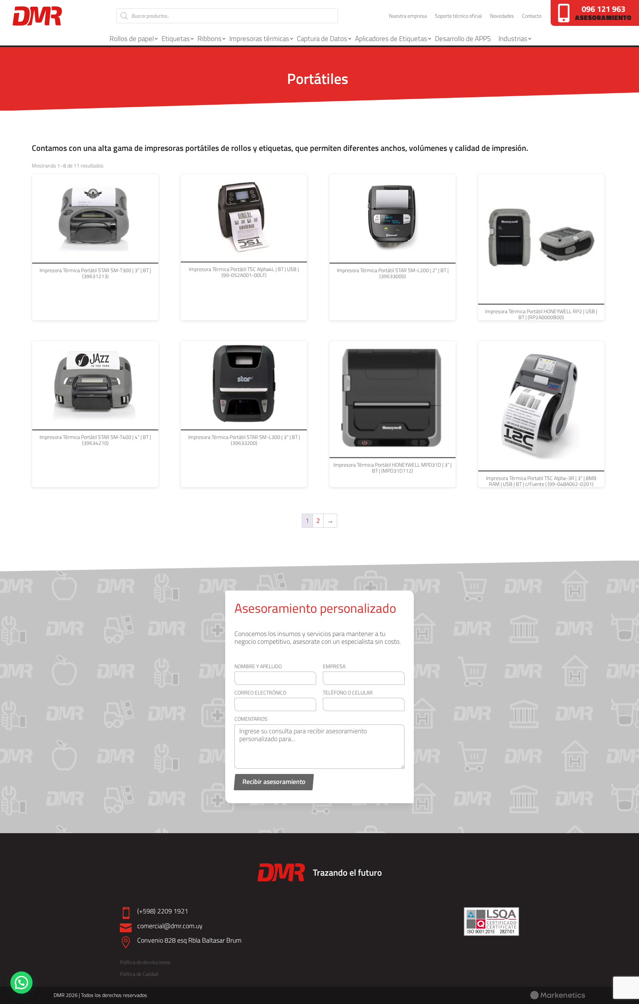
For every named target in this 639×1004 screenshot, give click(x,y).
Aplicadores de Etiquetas (391, 38)
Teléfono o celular (348, 692)
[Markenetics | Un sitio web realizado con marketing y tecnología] (557, 997)
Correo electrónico (260, 692)
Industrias (512, 38)
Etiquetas (176, 38)
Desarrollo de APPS (463, 38)
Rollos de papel (131, 38)
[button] (21, 982)
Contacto (531, 16)
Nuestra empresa (408, 16)
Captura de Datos (322, 38)
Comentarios (250, 719)
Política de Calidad (139, 974)
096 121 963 (603, 9)
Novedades (502, 16)
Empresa (334, 666)
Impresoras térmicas (259, 38)
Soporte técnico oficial (458, 16)
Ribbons (209, 38)
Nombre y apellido (258, 666)
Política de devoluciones (145, 962)
